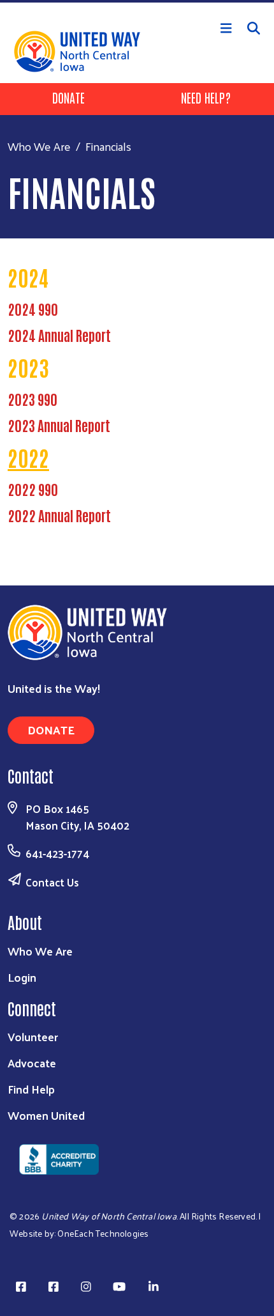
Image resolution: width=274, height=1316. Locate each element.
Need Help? (206, 97)
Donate (68, 97)
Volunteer (33, 1036)
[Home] (137, 1)
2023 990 (32, 399)
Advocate (32, 1062)
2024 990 (33, 309)
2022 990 (33, 489)
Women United (46, 1115)
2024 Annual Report (59, 335)
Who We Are (39, 146)
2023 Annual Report (59, 425)
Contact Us (52, 882)
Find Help (31, 1089)
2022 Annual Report (59, 515)
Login (22, 977)
